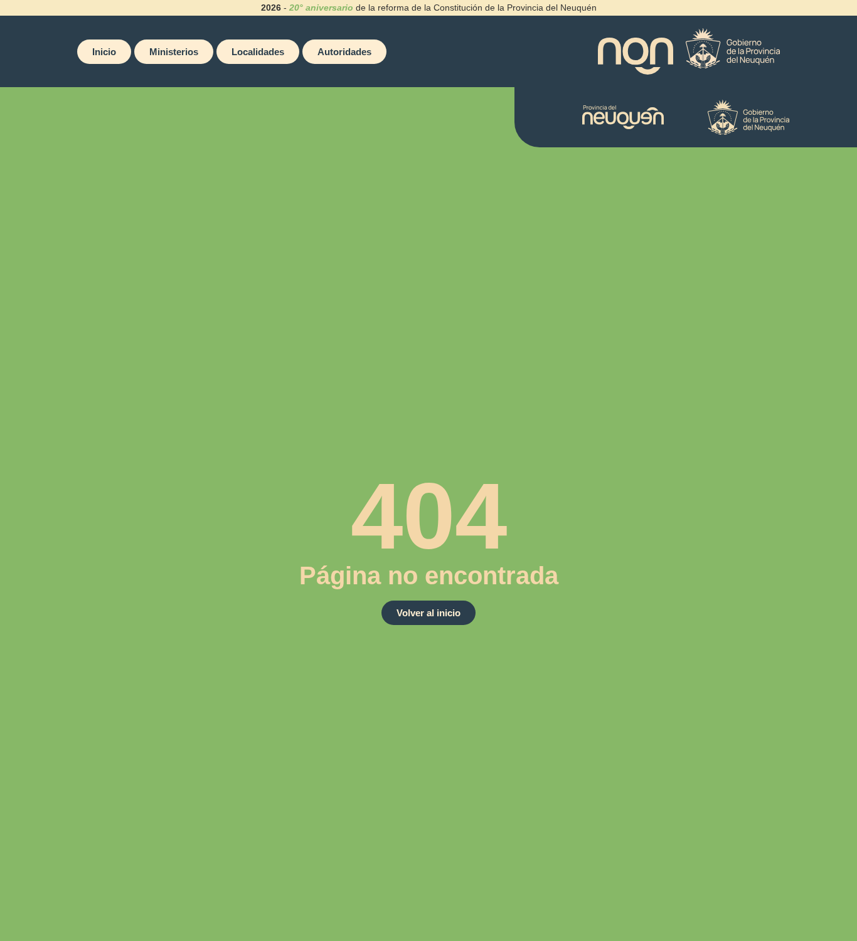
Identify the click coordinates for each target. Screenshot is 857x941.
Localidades (258, 51)
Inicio (104, 51)
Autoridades (344, 51)
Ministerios (173, 51)
